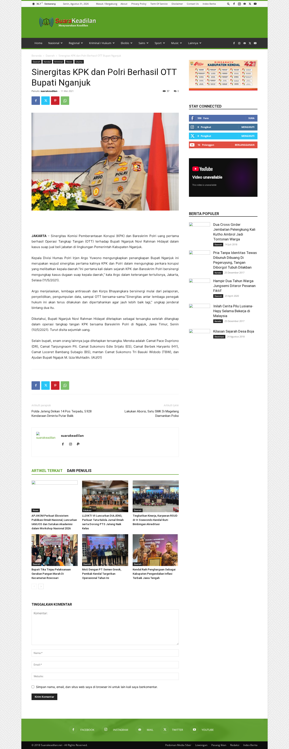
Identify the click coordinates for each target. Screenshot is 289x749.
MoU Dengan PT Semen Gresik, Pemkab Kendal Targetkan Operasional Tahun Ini (101, 574)
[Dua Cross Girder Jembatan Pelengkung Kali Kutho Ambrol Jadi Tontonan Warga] (199, 232)
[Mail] (244, 4)
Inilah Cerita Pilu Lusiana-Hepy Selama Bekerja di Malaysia (233, 311)
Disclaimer (177, 3)
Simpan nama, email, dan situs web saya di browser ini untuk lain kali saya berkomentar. (97, 687)
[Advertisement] (105, 222)
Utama (79, 61)
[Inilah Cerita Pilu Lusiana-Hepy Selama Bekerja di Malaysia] (199, 314)
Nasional (53, 43)
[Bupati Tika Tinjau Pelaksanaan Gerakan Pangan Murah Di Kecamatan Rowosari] (55, 550)
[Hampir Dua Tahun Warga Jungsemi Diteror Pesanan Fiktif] (199, 289)
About (124, 3)
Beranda (37, 55)
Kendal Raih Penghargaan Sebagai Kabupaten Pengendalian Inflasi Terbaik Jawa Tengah (154, 574)
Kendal (47, 61)
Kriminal (58, 61)
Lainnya (193, 43)
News (69, 61)
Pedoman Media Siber (178, 745)
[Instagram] (239, 4)
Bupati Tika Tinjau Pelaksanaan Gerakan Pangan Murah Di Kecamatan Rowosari (51, 574)
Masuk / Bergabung (106, 3)
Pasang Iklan (218, 745)
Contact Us (193, 3)
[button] (228, 3)
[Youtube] (255, 4)
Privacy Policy (138, 3)
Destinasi (219, 336)
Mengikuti (248, 127)
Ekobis (125, 43)
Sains (142, 43)
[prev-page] (34, 586)
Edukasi (87, 510)
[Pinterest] (55, 100)
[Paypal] (79, 444)
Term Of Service (159, 3)
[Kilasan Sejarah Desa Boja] (199, 339)
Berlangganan (245, 144)
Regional (74, 43)
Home (38, 43)
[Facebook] (234, 4)
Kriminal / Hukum (100, 43)
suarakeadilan (49, 91)
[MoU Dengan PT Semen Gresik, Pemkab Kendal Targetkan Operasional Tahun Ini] (105, 550)
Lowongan (201, 745)
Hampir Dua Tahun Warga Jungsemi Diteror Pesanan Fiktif (234, 286)
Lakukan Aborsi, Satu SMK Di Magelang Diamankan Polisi (152, 413)
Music (175, 43)
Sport (158, 43)
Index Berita (209, 3)
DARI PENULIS (79, 470)
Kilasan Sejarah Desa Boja (233, 331)
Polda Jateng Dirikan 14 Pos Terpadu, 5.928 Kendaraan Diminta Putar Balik (62, 413)
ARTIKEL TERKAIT (47, 470)
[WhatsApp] (65, 100)
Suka (251, 118)
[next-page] (41, 586)
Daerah (50, 55)
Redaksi (234, 745)
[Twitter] (250, 4)
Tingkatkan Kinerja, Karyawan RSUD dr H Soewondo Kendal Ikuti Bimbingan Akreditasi (155, 520)
